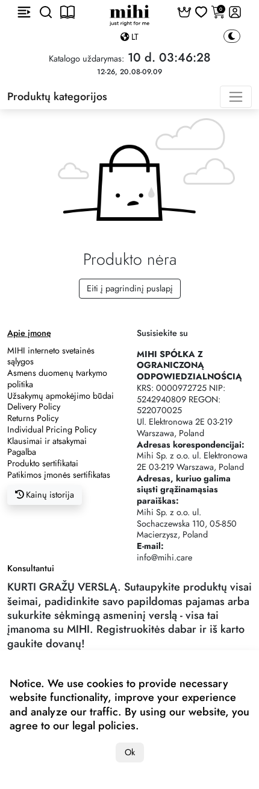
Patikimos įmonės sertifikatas (58, 475)
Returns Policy (32, 418)
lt (134, 37)
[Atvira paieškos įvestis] (46, 12)
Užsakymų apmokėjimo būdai (60, 396)
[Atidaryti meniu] (24, 12)
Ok (130, 752)
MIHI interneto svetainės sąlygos (51, 356)
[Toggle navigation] (236, 97)
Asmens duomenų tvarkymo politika (57, 378)
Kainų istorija (48, 495)
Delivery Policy (33, 407)
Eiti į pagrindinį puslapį (130, 288)
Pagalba (21, 452)
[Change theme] (231, 36)
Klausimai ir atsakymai (47, 441)
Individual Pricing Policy (51, 429)
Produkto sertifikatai (42, 463)
